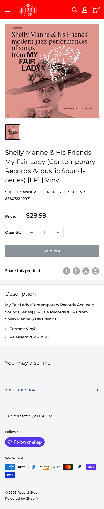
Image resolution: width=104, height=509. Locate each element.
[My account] (84, 10)
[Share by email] (95, 271)
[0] (95, 10)
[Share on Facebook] (66, 271)
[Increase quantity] (58, 232)
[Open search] (74, 10)
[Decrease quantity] (31, 232)
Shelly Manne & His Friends (33, 192)
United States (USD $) (26, 416)
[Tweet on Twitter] (85, 271)
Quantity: (14, 232)
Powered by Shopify (22, 498)
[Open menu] (7, 10)
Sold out (52, 251)
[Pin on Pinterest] (76, 271)
